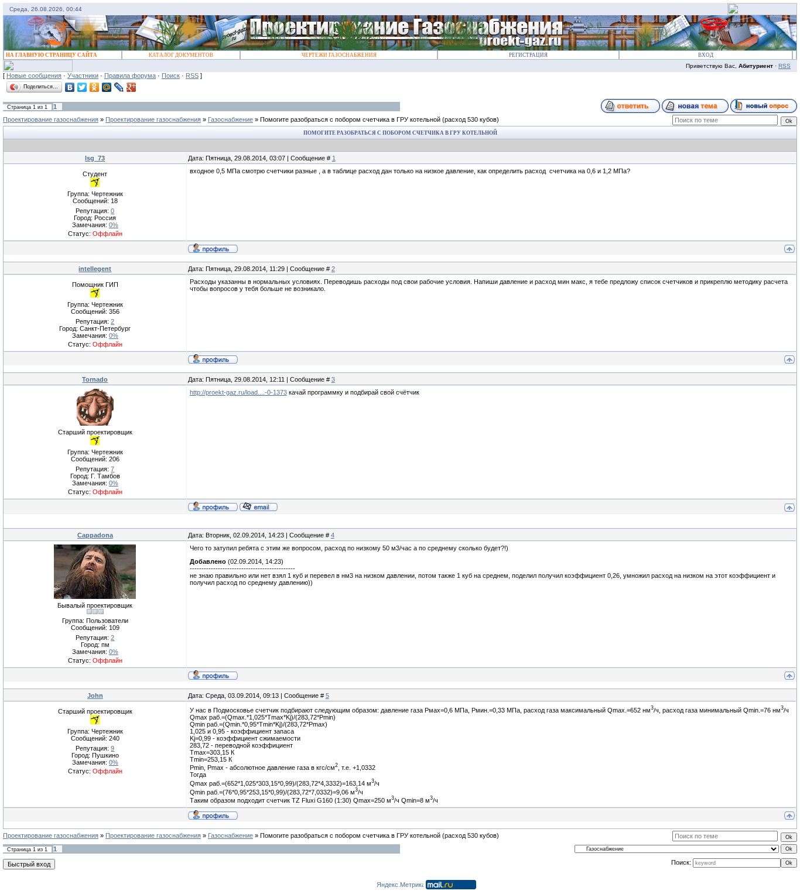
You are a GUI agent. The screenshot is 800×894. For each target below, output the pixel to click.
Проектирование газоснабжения (50, 119)
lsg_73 (95, 158)
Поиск (171, 75)
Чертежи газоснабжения (339, 55)
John (95, 695)
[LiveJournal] (119, 87)
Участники (82, 75)
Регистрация (528, 55)
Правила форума (130, 75)
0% (113, 224)
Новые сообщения (33, 75)
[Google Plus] (131, 87)
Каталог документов (181, 55)
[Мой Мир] (107, 87)
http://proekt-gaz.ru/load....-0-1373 (238, 392)
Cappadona (95, 535)
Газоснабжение (230, 119)
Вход (705, 55)
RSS (784, 66)
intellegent (94, 268)
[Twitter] (82, 87)
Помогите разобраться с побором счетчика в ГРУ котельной (350, 119)
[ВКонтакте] (70, 87)
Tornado (95, 379)
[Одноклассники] (94, 87)
